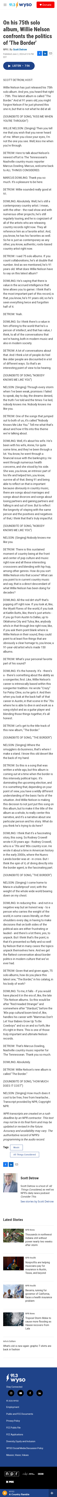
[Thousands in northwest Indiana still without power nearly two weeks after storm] (13, 1235)
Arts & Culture (9, 1341)
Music (16, 1147)
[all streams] (53, 1493)
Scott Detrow (20, 49)
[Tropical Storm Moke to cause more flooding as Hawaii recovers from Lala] (13, 1319)
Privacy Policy (13, 1421)
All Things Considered (24, 1154)
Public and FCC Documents (19, 1414)
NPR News (30, 1230)
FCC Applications (14, 1434)
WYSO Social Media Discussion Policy (24, 1448)
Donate (46, 4)
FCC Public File (13, 1428)
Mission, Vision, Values (17, 1455)
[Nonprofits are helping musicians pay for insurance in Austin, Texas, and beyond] (13, 1263)
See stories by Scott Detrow (37, 1201)
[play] (5, 1493)
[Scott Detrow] (10, 1182)
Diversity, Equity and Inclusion (20, 1441)
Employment (12, 1407)
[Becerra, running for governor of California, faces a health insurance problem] (13, 1291)
